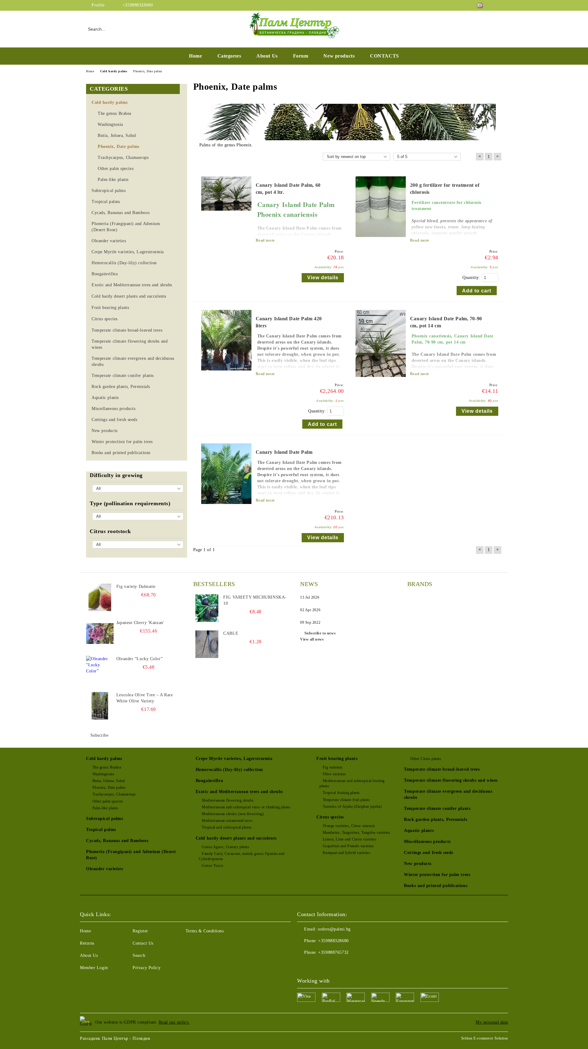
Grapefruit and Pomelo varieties (348, 846)
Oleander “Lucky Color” (139, 658)
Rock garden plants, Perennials (435, 819)
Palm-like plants (105, 808)
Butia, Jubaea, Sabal (108, 781)
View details (322, 277)
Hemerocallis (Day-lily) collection (229, 769)
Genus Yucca (212, 865)
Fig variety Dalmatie (136, 586)
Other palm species (107, 801)
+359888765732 (333, 952)
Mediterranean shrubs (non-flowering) (233, 814)
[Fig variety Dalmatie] (100, 597)
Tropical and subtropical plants (226, 827)
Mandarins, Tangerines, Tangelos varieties (356, 832)
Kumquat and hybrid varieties (346, 853)
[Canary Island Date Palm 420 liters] (226, 373)
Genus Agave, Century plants (225, 847)
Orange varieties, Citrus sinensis (349, 826)
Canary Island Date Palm (284, 452)
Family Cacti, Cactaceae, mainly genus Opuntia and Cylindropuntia (242, 856)
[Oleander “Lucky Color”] (100, 669)
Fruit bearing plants (336, 758)
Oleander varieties (104, 869)
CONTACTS (384, 55)
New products (339, 55)
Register (140, 931)
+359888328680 (138, 5)
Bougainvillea (209, 780)
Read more (265, 240)
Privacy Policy (146, 967)
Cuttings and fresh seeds (428, 852)
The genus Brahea (106, 767)
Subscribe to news (320, 633)
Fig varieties (333, 767)
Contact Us (143, 943)
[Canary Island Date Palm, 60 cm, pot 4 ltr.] (226, 213)
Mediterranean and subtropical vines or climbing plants (246, 807)
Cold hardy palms (104, 758)
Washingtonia (103, 774)
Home (195, 55)
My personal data (492, 1022)
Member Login (94, 967)
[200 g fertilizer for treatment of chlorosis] (380, 240)
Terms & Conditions (205, 931)
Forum (300, 55)
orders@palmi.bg (334, 929)
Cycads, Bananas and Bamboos (117, 840)
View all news (312, 639)
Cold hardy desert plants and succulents (236, 838)
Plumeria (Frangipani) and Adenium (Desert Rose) (131, 854)
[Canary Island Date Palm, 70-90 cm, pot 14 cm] (380, 380)
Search (139, 955)
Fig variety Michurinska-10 (254, 600)
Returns (87, 943)
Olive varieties (334, 774)
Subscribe (99, 735)
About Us (266, 55)
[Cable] (207, 644)
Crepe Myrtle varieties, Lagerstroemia (234, 758)
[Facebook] (498, 5)
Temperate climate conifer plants (437, 808)
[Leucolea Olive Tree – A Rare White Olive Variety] (100, 706)
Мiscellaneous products (427, 841)
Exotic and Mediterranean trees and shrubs (239, 791)
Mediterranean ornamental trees (227, 820)
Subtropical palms (104, 818)
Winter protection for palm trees (437, 874)
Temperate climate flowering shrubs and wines (451, 780)
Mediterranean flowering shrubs (228, 800)
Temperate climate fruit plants (346, 800)
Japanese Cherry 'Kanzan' (140, 622)
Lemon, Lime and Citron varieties (349, 839)
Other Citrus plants (425, 759)
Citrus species (330, 817)
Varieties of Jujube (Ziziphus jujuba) (352, 806)
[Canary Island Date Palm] (226, 507)
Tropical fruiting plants (341, 793)
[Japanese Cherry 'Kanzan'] (100, 633)
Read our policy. (174, 1022)
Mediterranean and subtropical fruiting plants (352, 783)
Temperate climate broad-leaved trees (442, 769)
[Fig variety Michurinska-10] (207, 608)
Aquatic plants (419, 830)
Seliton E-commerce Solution (484, 1038)
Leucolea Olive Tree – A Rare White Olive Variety (144, 698)
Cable (230, 633)
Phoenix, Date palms (109, 787)
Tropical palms (101, 829)
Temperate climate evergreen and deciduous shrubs (448, 794)
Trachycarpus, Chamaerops (114, 794)
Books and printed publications (435, 885)
